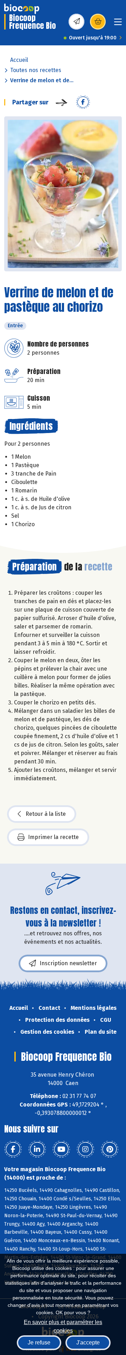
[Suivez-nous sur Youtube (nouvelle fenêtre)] (61, 1149)
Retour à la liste (46, 814)
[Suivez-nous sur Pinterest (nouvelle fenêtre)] (109, 1149)
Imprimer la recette (53, 837)
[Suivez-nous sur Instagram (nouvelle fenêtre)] (85, 1149)
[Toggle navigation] (118, 24)
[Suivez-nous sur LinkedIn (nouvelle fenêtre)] (37, 1149)
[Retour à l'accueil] (21, 9)
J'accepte (88, 1343)
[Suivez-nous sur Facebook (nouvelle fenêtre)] (13, 1149)
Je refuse (39, 1343)
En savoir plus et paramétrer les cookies (63, 1325)
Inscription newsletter (68, 963)
